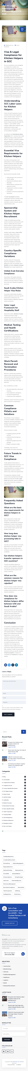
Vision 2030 (19, 232)
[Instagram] (12, 1051)
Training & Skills (7, 814)
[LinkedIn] (8, 1051)
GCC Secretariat (10, 196)
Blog (4, 776)
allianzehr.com (16, 1061)
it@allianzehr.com (9, 45)
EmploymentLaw (19, 870)
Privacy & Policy (11, 1064)
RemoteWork (21, 887)
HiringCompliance (7, 877)
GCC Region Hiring (7, 791)
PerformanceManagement (9, 884)
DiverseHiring (6, 863)
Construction (6, 966)
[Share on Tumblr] (12, 665)
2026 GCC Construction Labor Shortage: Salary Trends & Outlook (16, 757)
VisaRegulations (7, 894)
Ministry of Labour (18, 314)
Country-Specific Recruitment (10, 788)
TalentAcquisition (7, 890)
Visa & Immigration (7, 817)
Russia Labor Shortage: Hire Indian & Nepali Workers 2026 (17, 750)
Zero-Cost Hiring (7, 826)
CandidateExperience (8, 856)
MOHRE (6, 265)
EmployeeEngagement (18, 863)
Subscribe (7, 1039)
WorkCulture (17, 894)
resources (14, 654)
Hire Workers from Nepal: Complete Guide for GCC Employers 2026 (16, 764)
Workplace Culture (7, 823)
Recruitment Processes (8, 805)
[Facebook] (3, 1051)
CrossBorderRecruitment (9, 860)
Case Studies (6, 779)
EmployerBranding (7, 870)
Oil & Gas (5, 971)
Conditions (18, 1064)
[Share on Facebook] (5, 665)
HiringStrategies (19, 877)
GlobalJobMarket (16, 873)
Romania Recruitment (9, 985)
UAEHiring (17, 890)
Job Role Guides (7, 797)
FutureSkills (6, 873)
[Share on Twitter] (9, 665)
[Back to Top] (14, 1058)
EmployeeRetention (8, 866)
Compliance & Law (7, 785)
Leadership (6, 800)
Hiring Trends (6, 794)
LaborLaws (6, 880)
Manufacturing (7, 969)
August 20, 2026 (11, 767)
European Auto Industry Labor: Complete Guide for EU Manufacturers (15, 744)
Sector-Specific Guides (8, 808)
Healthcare (6, 977)
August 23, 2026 (11, 747)
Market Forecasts (7, 803)
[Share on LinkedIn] (16, 665)
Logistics (5, 980)
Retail (5, 983)
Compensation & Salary (9, 782)
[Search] (23, 732)
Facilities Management (9, 974)
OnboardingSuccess (16, 880)
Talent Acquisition (7, 811)
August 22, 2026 (11, 753)
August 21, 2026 (11, 760)
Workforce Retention (8, 820)
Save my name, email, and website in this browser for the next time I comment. (12, 708)
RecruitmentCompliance (9, 887)
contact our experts (9, 652)
